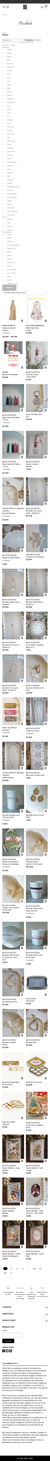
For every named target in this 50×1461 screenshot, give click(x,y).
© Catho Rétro (9, 555)
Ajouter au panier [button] (46, 321)
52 (5, 1273)
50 (34, 1268)
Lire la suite (22, 595)
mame (5, 372)
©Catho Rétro (33, 372)
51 (40, 1268)
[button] (4, 6)
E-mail (4, 1330)
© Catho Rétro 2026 (25, 1458)
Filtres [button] (4, 33)
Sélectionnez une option (46, 367)
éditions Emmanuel (35, 325)
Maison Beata (8, 325)
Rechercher (29, 40)
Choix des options (22, 321)
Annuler (37, 40)
